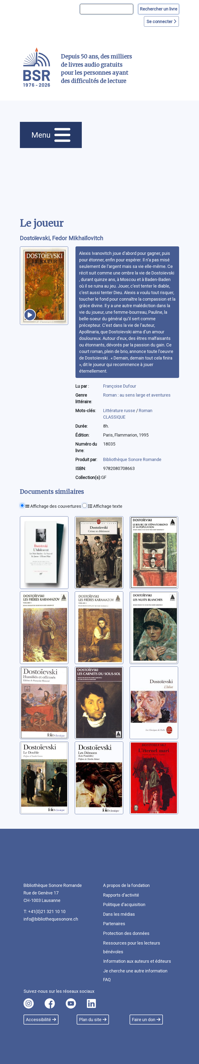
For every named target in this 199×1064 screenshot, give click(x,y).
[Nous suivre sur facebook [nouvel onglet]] (50, 1003)
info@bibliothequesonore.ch (51, 919)
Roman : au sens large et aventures (137, 395)
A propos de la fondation (126, 885)
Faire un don (143, 1019)
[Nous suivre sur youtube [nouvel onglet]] (71, 1003)
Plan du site (90, 1019)
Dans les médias (119, 914)
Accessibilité (38, 1019)
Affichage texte (107, 506)
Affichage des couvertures (55, 506)
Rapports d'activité (121, 895)
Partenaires (114, 923)
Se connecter (160, 21)
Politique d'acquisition (124, 904)
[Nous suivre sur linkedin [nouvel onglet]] (91, 1003)
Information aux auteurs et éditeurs (137, 961)
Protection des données (126, 933)
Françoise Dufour (119, 386)
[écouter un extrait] (30, 315)
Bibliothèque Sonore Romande (132, 459)
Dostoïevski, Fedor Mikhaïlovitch (61, 238)
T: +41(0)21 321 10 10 (45, 911)
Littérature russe (119, 410)
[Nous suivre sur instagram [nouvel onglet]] (29, 1003)
